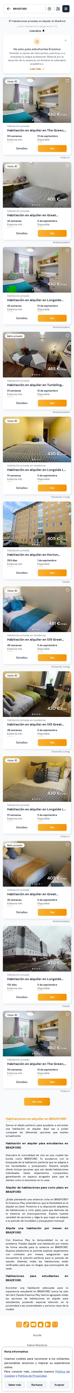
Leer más (35, 68)
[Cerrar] (66, 40)
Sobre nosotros (37, 1345)
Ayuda (37, 1335)
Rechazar (37, 1384)
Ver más (37, 1101)
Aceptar (59, 1384)
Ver (52, 148)
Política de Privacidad (32, 1376)
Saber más (14, 1384)
